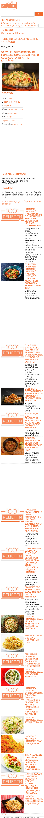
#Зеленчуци (7, 33)
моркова (8, 105)
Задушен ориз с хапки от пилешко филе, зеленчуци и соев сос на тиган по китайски (20, 56)
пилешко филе (15, 109)
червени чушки (12, 102)
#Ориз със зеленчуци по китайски (19, 23)
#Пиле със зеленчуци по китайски (19, 25)
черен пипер (8, 120)
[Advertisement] (22, 150)
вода (9, 117)
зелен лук (17, 124)
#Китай (19, 33)
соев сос (12, 113)
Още (3, 815)
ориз (9, 98)
